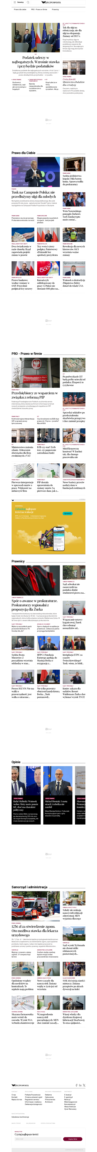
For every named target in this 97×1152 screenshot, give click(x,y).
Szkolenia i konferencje (20, 1117)
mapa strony (16, 1123)
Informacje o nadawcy (33, 1102)
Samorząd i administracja (29, 887)
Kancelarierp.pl (69, 1104)
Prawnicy (55, 9)
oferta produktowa (48, 1123)
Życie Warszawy (70, 1109)
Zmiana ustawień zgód (33, 1097)
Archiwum (49, 1102)
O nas (14, 1095)
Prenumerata (50, 1100)
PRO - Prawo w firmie (39, 9)
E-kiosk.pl (67, 1095)
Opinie (16, 762)
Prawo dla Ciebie (23, 153)
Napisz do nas (17, 1100)
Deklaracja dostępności (33, 1104)
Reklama (48, 1095)
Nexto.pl (67, 1100)
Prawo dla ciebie (20, 9)
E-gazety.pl (68, 1097)
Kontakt (14, 1097)
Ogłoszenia (49, 1097)
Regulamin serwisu (32, 1100)
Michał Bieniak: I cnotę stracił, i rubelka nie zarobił (56, 804)
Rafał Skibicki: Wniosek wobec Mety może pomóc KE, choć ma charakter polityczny (25, 805)
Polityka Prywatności (32, 1095)
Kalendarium (30, 1123)
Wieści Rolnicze (70, 1107)
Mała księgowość (70, 1102)
